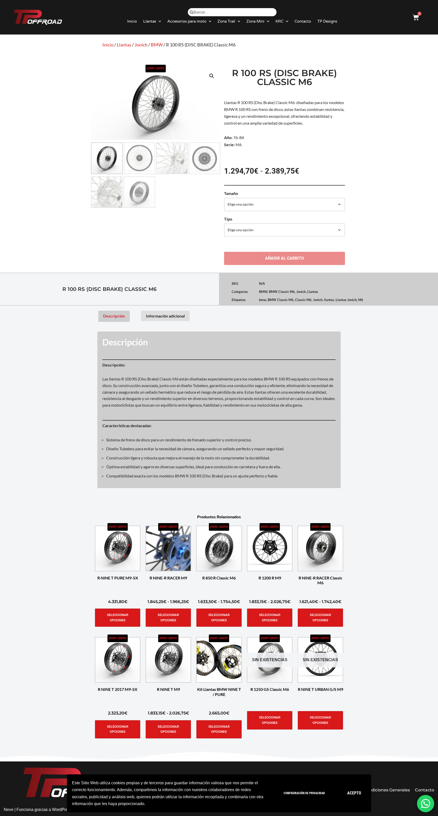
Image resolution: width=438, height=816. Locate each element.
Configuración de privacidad (304, 793)
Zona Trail (226, 21)
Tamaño (231, 193)
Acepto (354, 793)
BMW (157, 44)
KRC (279, 21)
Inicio (132, 21)
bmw (262, 300)
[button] (211, 75)
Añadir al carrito (284, 258)
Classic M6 (303, 300)
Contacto (303, 21)
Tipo (228, 219)
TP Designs (327, 21)
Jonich (141, 44)
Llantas (149, 21)
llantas (329, 300)
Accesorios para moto (186, 21)
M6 (360, 300)
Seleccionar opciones (117, 617)
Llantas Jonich (346, 300)
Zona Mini (255, 21)
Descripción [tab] (114, 315)
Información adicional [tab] (165, 315)
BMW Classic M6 (282, 292)
